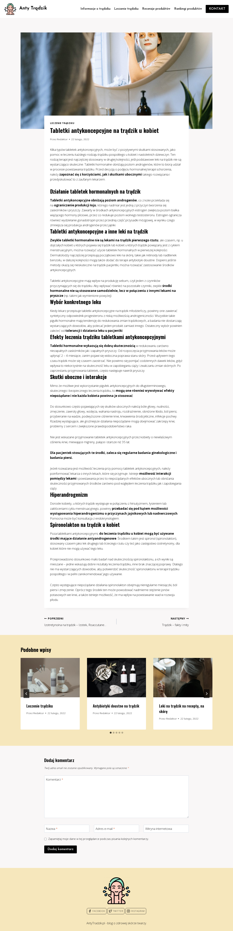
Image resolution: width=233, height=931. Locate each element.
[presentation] (50, 677)
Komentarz (54, 780)
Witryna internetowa (158, 829)
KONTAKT (217, 9)
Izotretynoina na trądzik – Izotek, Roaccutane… (75, 622)
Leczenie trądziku (126, 8)
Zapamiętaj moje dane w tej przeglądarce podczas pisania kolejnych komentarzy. (98, 839)
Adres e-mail (105, 829)
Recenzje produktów (156, 8)
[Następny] (207, 693)
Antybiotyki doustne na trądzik (116, 706)
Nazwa (52, 829)
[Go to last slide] (26, 693)
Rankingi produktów (188, 8)
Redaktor (62, 139)
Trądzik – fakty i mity (175, 622)
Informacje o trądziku (95, 8)
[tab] (111, 733)
